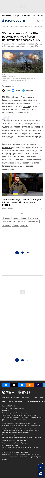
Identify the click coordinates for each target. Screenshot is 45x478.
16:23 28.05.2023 (8, 27)
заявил (26, 106)
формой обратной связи (22, 450)
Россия (15, 225)
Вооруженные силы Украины (28, 221)
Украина (24, 225)
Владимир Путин (9, 153)
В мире (34, 398)
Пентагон (6, 225)
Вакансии (5, 410)
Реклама (18, 401)
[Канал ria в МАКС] (6, 385)
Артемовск (7, 147)
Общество (15, 398)
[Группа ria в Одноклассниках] (30, 385)
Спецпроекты (7, 401)
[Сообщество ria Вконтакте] (22, 385)
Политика (6, 218)
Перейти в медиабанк (9, 76)
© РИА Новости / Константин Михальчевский (15, 75)
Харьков (24, 218)
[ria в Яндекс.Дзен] (14, 385)
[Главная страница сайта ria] (13, 21)
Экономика (25, 398)
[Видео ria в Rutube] (38, 385)
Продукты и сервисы (32, 401)
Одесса (15, 218)
